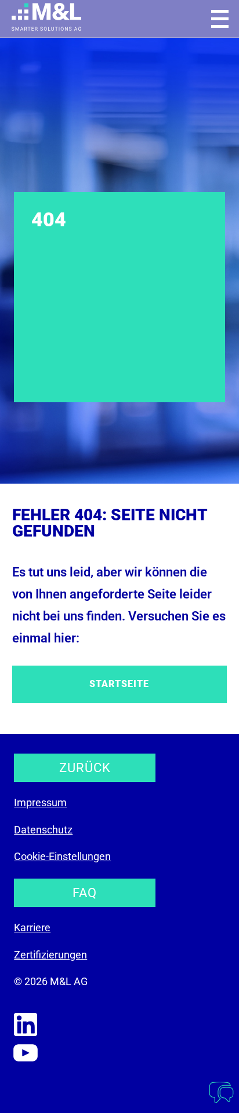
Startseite (119, 683)
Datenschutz (43, 830)
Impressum (40, 802)
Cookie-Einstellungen (62, 856)
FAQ (85, 893)
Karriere (32, 927)
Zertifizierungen (50, 955)
